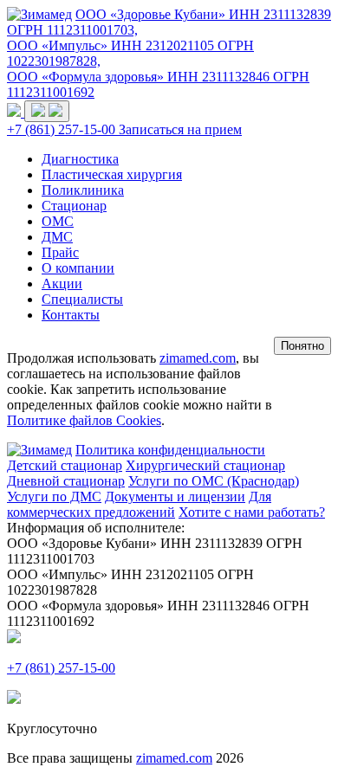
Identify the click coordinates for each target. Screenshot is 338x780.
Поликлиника (83, 190)
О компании (78, 268)
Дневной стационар (66, 481)
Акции (62, 283)
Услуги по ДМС (54, 496)
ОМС (58, 221)
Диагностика (80, 158)
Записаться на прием (180, 129)
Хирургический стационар (205, 465)
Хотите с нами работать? (252, 512)
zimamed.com (197, 358)
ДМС (57, 236)
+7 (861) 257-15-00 (63, 129)
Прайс (60, 252)
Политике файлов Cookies (84, 420)
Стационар (74, 205)
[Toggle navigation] (46, 111)
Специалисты (82, 299)
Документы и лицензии (175, 496)
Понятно (302, 345)
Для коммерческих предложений (139, 504)
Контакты (71, 314)
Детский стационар (64, 465)
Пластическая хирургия (112, 174)
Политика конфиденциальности (170, 449)
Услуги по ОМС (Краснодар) (213, 481)
